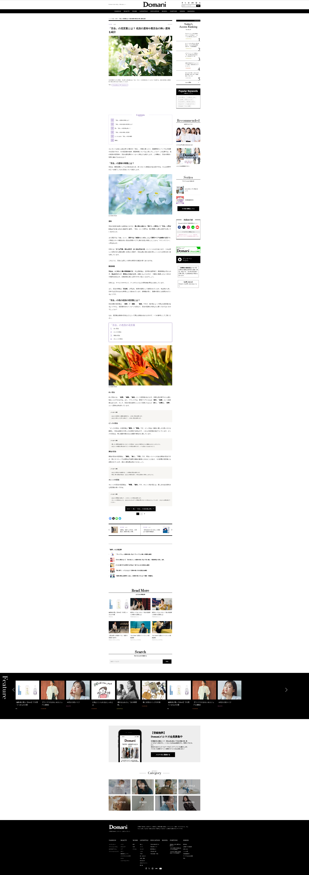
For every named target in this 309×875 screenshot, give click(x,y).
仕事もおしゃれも (191, 97)
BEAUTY (127, 11)
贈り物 (141, 865)
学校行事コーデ (153, 846)
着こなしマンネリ (189, 99)
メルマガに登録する (163, 755)
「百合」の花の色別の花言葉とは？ (124, 124)
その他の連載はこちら (188, 208)
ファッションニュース (114, 851)
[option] (27, 695)
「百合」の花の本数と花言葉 (122, 132)
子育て (141, 853)
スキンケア (123, 846)
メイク (122, 844)
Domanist (181, 106)
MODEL (164, 11)
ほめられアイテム (190, 103)
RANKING (191, 11)
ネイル (122, 858)
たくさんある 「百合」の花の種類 (123, 136)
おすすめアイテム (113, 849)
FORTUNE (173, 11)
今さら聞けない (182, 97)
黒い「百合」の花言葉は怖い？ (123, 128)
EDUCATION (154, 11)
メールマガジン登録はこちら (188, 231)
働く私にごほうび (190, 101)
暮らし (141, 844)
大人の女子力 (182, 101)
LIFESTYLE (144, 11)
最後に (116, 140)
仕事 (134, 846)
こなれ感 (181, 99)
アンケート (187, 259)
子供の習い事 (153, 851)
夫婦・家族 (142, 858)
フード (141, 846)
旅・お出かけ (143, 856)
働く (114, 18)
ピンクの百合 (117, 332)
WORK (134, 11)
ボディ (122, 851)
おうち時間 (188, 106)
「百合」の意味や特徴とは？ (122, 120)
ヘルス (141, 851)
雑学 (116, 18)
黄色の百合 (117, 335)
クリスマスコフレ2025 (126, 856)
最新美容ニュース (124, 853)
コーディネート (112, 844)
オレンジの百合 (118, 339)
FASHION (117, 11)
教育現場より (153, 849)
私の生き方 (142, 860)
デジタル (135, 849)
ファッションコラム (113, 846)
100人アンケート (143, 863)
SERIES (182, 11)
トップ (110, 18)
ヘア (122, 849)
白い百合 (116, 328)
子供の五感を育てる (154, 844)
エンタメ (142, 849)
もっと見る (188, 82)
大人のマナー (182, 103)
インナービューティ (125, 860)
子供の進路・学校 (154, 853)
